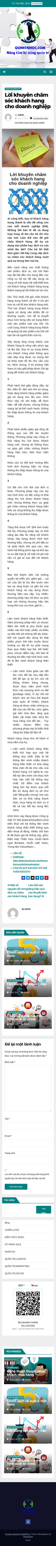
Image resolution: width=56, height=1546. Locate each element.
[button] (45, 72)
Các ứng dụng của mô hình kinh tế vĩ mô (24, 1017)
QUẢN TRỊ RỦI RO (14, 1273)
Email (8, 1136)
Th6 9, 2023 (14, 1409)
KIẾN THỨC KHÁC (14, 1237)
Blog (7, 1223)
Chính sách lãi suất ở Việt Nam (27, 954)
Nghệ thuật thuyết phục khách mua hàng (26, 1373)
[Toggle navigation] (51, 72)
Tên (7, 1119)
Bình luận (10, 1062)
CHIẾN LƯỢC (12, 1230)
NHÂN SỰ (10, 1252)
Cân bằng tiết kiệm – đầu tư (26, 985)
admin (21, 115)
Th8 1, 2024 (14, 1380)
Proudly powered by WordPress (17, 1534)
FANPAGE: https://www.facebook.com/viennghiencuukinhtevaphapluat (30, 861)
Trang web (10, 1153)
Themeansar (28, 1537)
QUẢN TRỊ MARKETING (13, 89)
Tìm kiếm (9, 1200)
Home (28, 1540)
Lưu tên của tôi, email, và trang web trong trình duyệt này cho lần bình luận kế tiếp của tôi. (27, 1176)
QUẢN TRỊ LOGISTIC (15, 1259)
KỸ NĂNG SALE (13, 1244)
